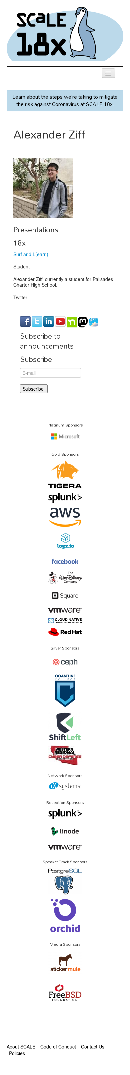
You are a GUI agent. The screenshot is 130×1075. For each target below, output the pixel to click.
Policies (17, 1053)
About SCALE (21, 1046)
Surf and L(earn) (30, 254)
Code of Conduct (58, 1046)
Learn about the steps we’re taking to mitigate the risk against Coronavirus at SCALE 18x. (65, 100)
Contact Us (92, 1046)
